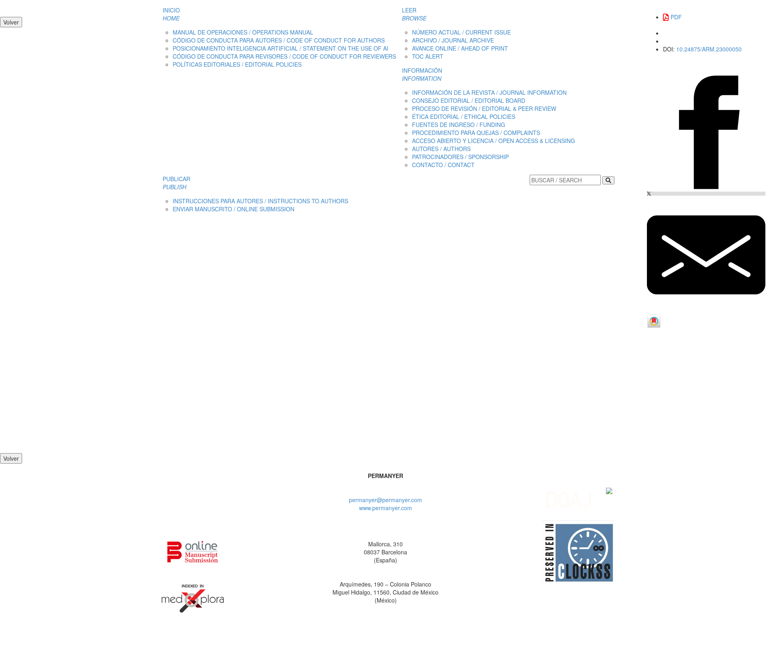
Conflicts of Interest (504, 640)
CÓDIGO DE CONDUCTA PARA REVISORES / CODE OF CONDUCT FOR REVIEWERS (284, 56)
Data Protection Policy (408, 640)
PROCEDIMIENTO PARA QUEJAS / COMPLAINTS (476, 133)
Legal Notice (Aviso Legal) (275, 640)
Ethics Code (458, 640)
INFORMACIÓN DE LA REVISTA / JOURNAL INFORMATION (489, 92)
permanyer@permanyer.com (385, 500)
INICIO (171, 14)
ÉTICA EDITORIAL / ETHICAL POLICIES (463, 116)
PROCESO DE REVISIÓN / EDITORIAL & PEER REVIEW (484, 108)
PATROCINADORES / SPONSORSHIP (460, 157)
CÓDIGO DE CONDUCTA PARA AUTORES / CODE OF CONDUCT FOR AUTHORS (279, 40)
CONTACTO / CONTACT (443, 165)
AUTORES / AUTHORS (441, 149)
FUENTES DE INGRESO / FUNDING (458, 125)
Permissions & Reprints (344, 640)
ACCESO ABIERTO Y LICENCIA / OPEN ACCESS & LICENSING (493, 141)
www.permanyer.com (385, 508)
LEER (414, 14)
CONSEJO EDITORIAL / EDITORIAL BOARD (468, 100)
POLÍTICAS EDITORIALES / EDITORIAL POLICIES (237, 64)
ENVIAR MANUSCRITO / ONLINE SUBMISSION (233, 209)
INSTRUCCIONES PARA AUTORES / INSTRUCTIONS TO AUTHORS (260, 201)
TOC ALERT (427, 56)
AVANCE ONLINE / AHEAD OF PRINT (460, 48)
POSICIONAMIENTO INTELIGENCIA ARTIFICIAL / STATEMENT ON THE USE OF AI (280, 48)
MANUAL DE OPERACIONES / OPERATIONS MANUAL (243, 32)
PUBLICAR (176, 183)
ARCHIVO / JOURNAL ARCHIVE (453, 40)
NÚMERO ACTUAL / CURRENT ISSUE (461, 32)
